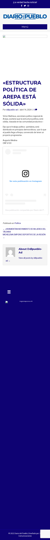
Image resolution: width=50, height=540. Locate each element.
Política (17, 223)
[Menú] (9, 291)
